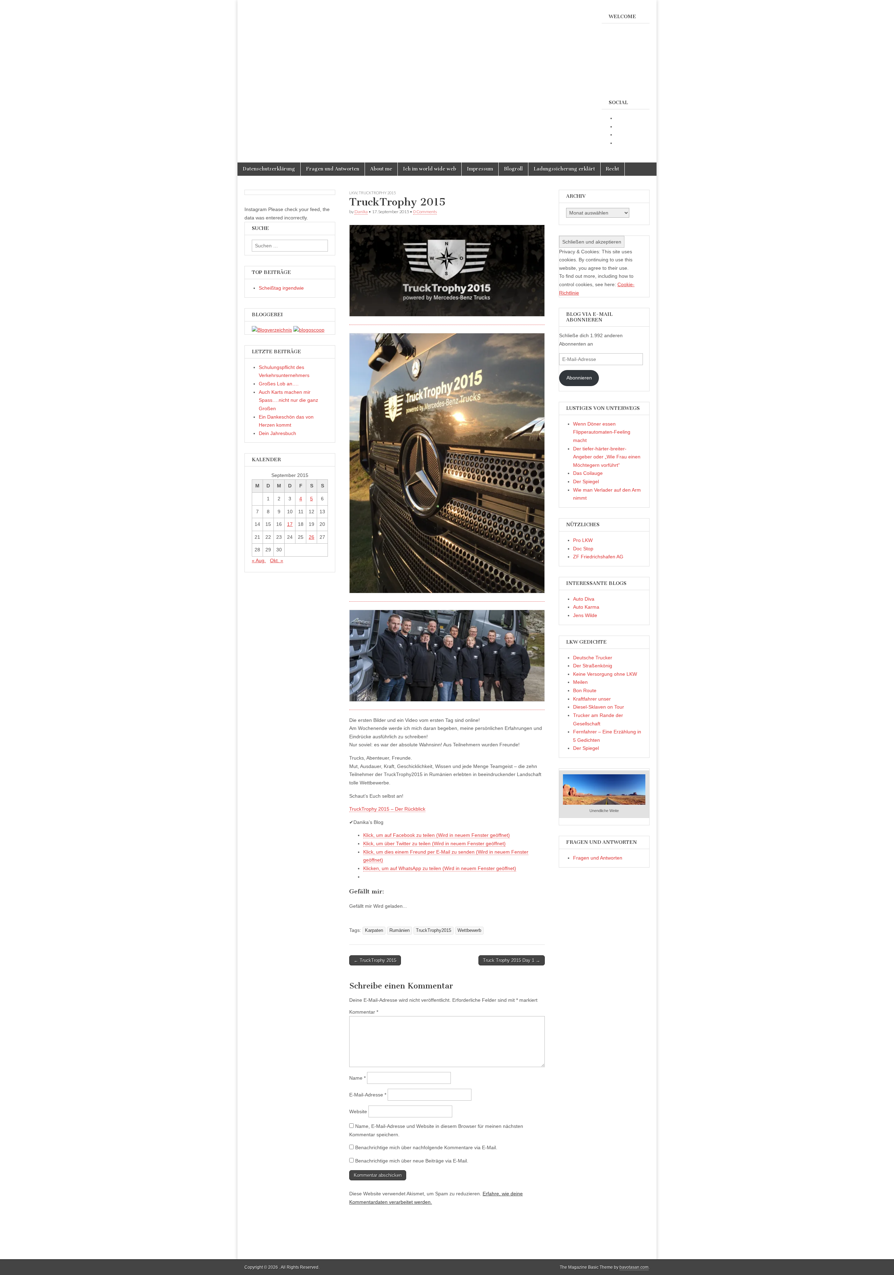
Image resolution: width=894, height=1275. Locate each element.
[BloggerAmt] (272, 330)
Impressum (480, 169)
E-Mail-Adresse (367, 1094)
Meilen (580, 682)
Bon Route (584, 690)
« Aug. (259, 560)
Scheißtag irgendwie (281, 288)
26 (311, 537)
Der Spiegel (586, 481)
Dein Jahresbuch (277, 433)
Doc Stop (583, 548)
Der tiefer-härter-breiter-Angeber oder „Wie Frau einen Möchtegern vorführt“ (606, 457)
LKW (353, 192)
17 (290, 524)
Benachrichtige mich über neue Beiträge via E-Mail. (411, 1161)
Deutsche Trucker (592, 657)
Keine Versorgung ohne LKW (605, 674)
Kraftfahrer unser (592, 699)
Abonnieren (579, 378)
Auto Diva (583, 599)
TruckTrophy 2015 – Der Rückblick (387, 809)
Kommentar (363, 1012)
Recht (612, 169)
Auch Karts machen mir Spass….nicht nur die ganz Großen (288, 400)
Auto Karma (586, 607)
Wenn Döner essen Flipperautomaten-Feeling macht (601, 432)
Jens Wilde (585, 615)
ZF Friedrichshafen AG (598, 556)
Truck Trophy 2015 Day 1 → (511, 960)
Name (357, 1078)
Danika (361, 211)
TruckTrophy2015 (433, 930)
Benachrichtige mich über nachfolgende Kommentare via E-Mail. (426, 1147)
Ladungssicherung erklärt (564, 169)
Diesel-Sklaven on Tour (598, 707)
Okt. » (276, 560)
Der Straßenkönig (592, 665)
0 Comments (425, 211)
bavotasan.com (634, 1267)
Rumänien (399, 930)
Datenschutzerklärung (269, 169)
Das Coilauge (588, 473)
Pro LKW (583, 540)
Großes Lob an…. (279, 383)
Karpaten (374, 930)
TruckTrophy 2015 (377, 192)
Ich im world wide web (429, 169)
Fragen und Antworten (332, 169)
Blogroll (513, 169)
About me (381, 169)
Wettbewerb (469, 930)
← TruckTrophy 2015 (375, 960)
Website (358, 1111)
